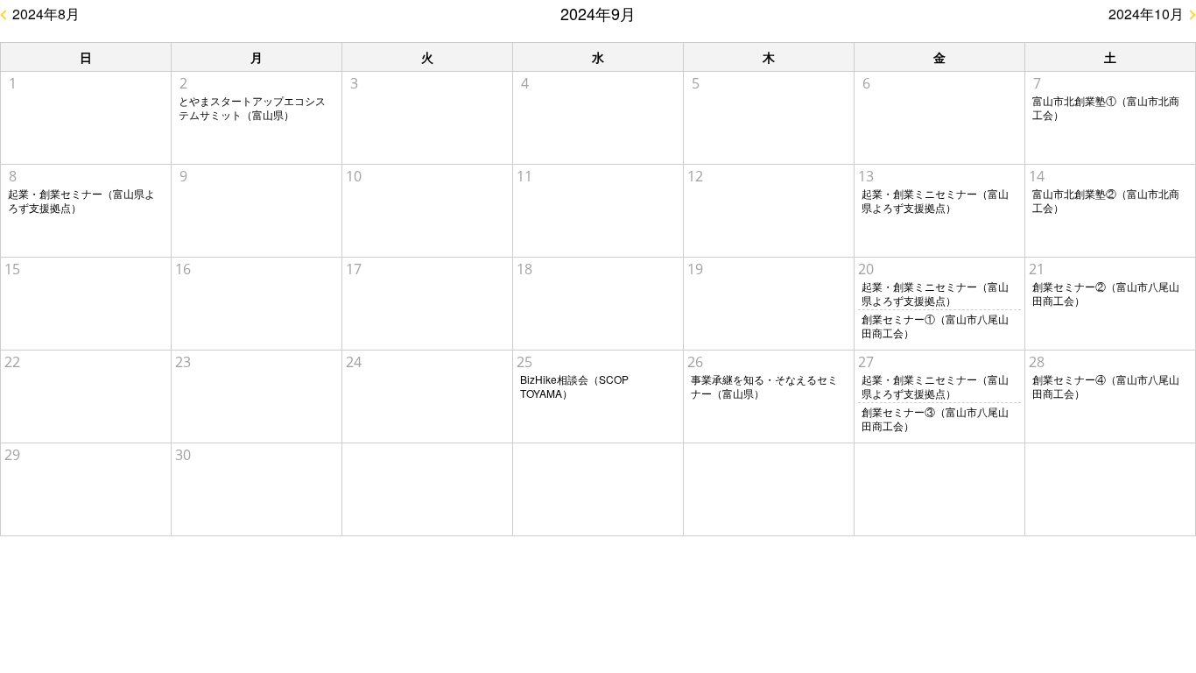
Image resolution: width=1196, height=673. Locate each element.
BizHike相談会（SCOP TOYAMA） (574, 386)
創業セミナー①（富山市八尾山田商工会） (935, 326)
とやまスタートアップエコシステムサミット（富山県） (252, 108)
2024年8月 (46, 14)
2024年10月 (1146, 14)
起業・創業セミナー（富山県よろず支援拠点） (81, 201)
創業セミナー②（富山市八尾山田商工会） (1105, 294)
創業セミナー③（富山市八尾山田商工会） (935, 419)
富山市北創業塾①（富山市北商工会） (1105, 108)
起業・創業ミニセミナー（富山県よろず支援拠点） (935, 201)
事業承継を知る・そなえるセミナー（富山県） (764, 386)
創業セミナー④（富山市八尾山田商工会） (1105, 386)
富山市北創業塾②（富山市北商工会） (1105, 201)
